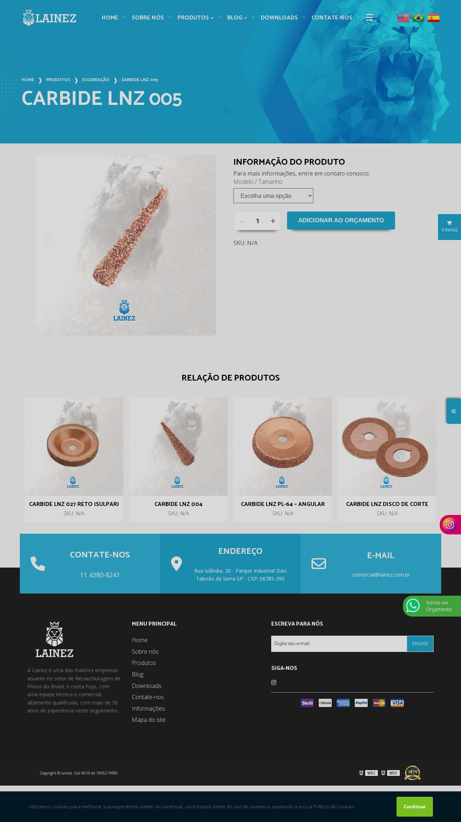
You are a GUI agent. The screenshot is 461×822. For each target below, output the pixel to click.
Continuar (415, 806)
